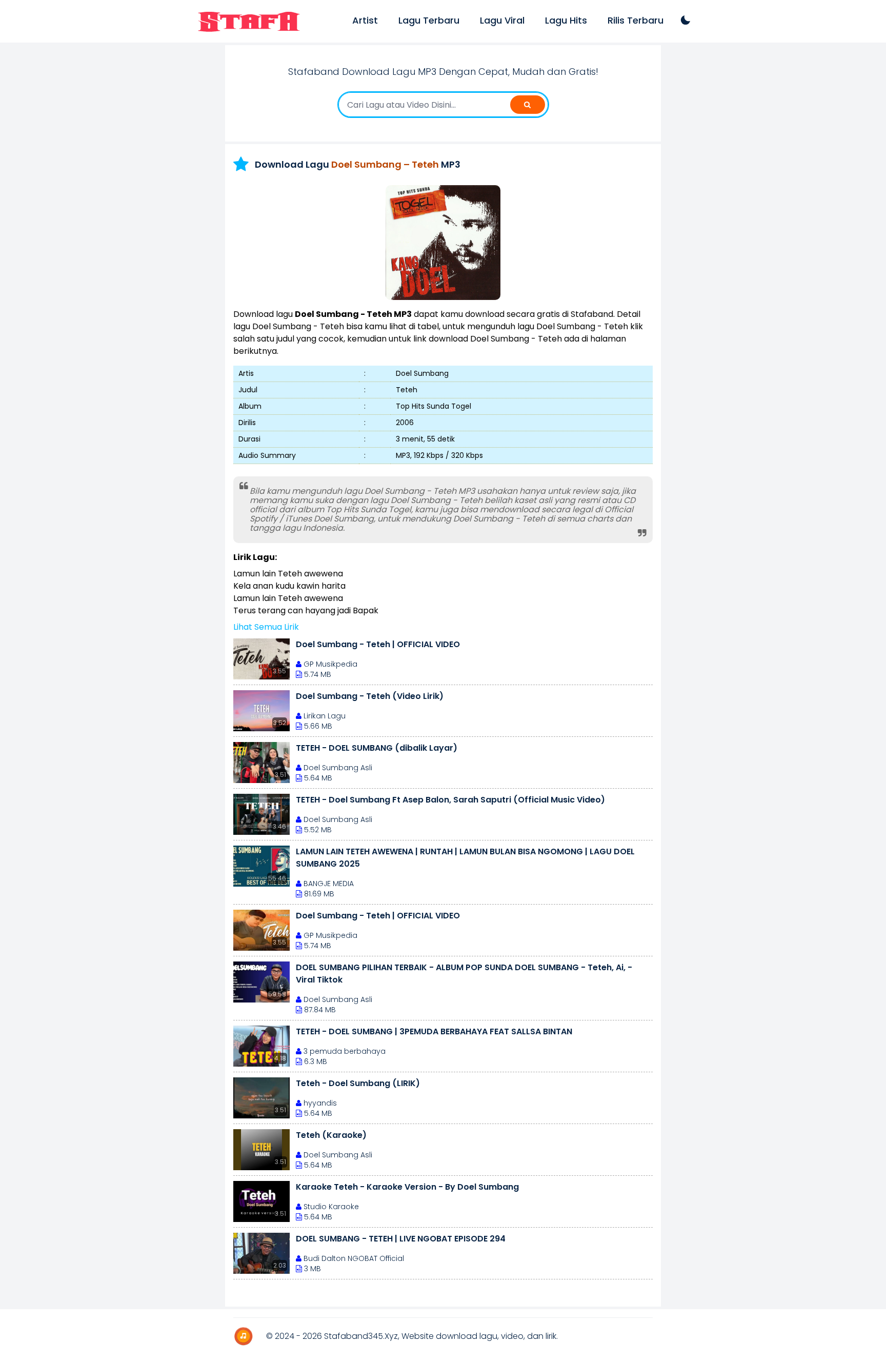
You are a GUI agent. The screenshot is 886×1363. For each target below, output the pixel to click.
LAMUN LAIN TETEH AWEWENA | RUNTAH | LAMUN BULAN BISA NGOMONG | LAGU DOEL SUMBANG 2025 (465, 858)
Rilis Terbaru (635, 20)
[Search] (527, 104)
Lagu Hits (566, 20)
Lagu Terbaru (428, 20)
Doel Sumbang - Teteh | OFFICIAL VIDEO (378, 644)
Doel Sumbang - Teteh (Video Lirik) (370, 696)
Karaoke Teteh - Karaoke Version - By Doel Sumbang (407, 1187)
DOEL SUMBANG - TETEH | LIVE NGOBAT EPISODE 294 (401, 1239)
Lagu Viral (502, 20)
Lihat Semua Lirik (266, 627)
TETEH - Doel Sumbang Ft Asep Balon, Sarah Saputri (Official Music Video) (450, 800)
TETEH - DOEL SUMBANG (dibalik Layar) (376, 748)
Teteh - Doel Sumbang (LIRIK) (358, 1083)
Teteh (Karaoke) (331, 1135)
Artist (365, 20)
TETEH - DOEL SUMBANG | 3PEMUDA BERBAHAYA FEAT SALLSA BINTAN (434, 1031)
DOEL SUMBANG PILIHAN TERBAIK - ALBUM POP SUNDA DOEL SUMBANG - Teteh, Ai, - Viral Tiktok (464, 973)
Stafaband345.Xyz (361, 1336)
